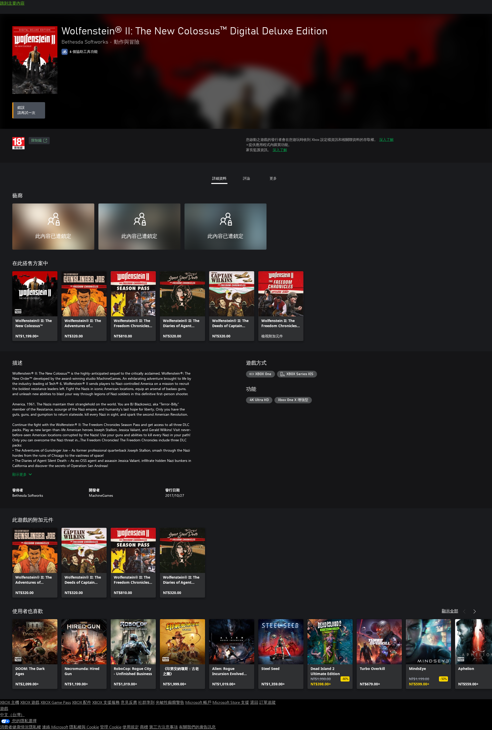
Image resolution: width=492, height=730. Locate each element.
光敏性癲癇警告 (170, 702)
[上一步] (464, 611)
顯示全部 (450, 611)
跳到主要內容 (12, 3)
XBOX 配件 (81, 702)
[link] (34, 306)
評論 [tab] (246, 178)
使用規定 (130, 726)
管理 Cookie (110, 726)
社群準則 (146, 702)
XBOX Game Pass (55, 702)
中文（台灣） (12, 714)
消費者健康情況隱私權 (20, 726)
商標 (144, 726)
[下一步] (474, 611)
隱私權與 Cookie (84, 726)
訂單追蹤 (267, 702)
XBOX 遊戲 (29, 702)
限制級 (36, 140)
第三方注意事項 (163, 726)
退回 (254, 702)
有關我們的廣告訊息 (197, 726)
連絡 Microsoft (55, 726)
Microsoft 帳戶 (198, 702)
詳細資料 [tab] (219, 178)
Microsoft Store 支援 (230, 702)
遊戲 (4, 708)
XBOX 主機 (9, 702)
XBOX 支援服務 (106, 702)
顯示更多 (19, 474)
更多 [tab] (273, 178)
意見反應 (129, 702)
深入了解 (386, 139)
